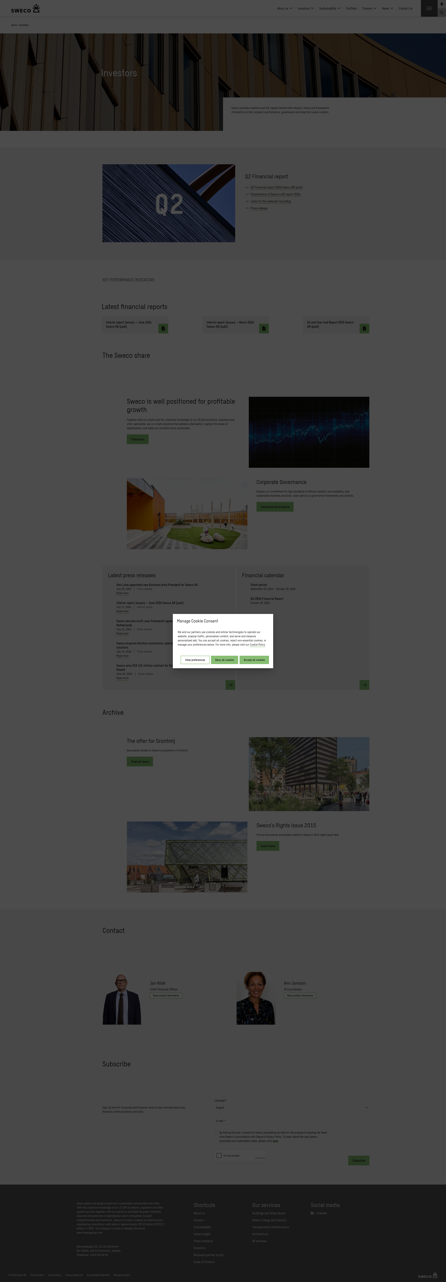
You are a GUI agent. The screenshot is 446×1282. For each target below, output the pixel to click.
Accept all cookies (254, 659)
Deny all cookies (224, 659)
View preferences (195, 659)
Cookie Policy (257, 644)
